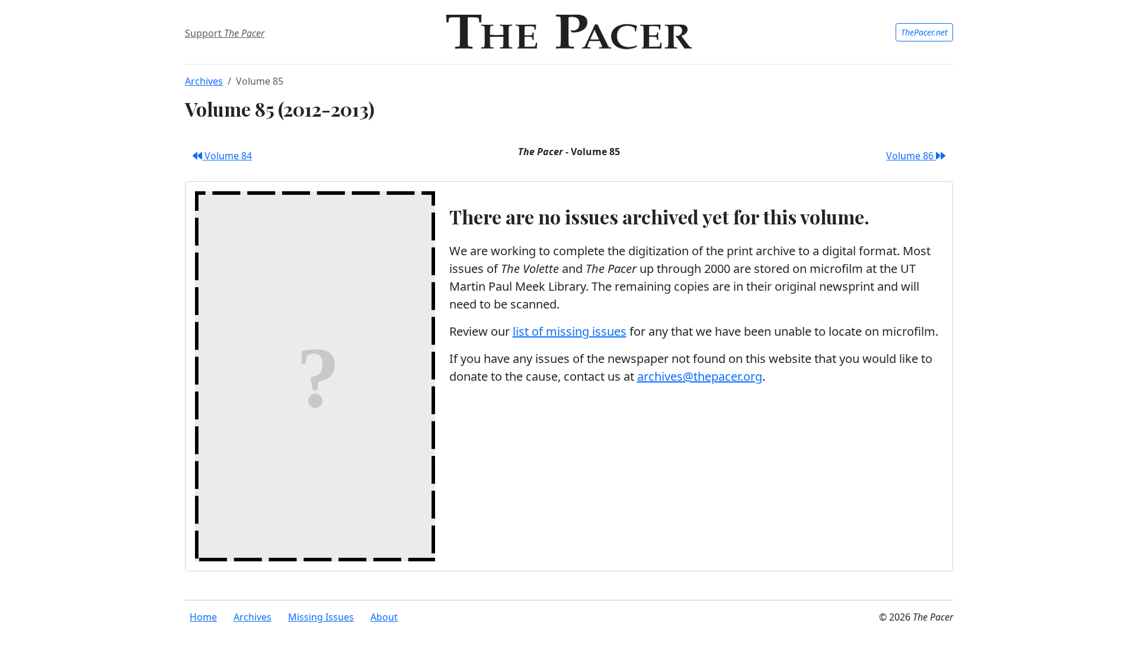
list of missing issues (569, 331)
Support (224, 33)
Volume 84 (227, 155)
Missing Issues (321, 617)
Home (203, 617)
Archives (204, 81)
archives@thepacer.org (699, 376)
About (384, 617)
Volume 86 (911, 155)
